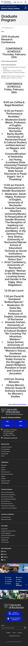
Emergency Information (14, 635)
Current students (5, 449)
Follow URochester (19, 584)
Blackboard (4, 465)
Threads (9, 583)
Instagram (9, 581)
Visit (18, 2)
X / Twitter (9, 579)
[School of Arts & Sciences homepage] (12, 411)
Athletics (5, 557)
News (4, 551)
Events (5, 554)
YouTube (20, 577)
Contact (3, 467)
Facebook (8, 577)
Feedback (8, 632)
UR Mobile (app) (5, 483)
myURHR (3, 478)
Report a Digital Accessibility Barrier (17, 404)
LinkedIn (20, 581)
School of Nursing (5, 501)
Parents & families (5, 451)
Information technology (7, 474)
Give (21, 2)
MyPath (3, 476)
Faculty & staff (4, 453)
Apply (15, 2)
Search (2, 625)
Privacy (14, 632)
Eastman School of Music (7, 497)
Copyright (19, 632)
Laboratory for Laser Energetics (9, 508)
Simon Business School (7, 503)
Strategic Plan (4, 540)
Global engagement (6, 533)
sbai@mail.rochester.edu (10, 438)
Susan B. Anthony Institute (10, 9)
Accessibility (4, 528)
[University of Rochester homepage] (6, 2)
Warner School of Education (8, 505)
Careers (7, 425)
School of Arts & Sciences (8, 6)
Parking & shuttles (5, 481)
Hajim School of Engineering (8, 494)
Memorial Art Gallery (6, 519)
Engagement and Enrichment (8, 531)
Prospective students (6, 447)
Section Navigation (7, 27)
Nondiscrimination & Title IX (8, 535)
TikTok (19, 579)
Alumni (3, 456)
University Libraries (6, 517)
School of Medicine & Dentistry (8, 499)
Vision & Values (5, 542)
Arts (4, 560)
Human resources (5, 472)
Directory (3, 469)
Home (2, 31)
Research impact (5, 537)
